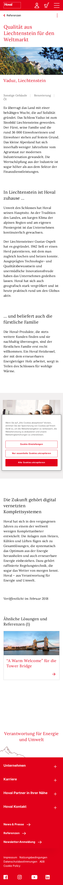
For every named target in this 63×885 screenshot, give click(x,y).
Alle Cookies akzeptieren (31, 462)
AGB (42, 861)
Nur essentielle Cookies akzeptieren (31, 453)
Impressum (10, 857)
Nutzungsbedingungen (33, 857)
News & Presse (14, 824)
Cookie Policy (12, 865)
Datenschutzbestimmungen (20, 861)
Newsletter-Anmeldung (19, 842)
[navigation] (56, 5)
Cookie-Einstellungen (31, 444)
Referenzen (11, 833)
